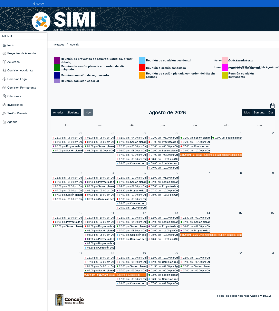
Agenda (74, 44)
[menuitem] (23, 45)
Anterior (58, 112)
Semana (259, 112)
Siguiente (73, 112)
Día (270, 112)
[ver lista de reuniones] (272, 107)
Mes (247, 112)
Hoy (88, 112)
